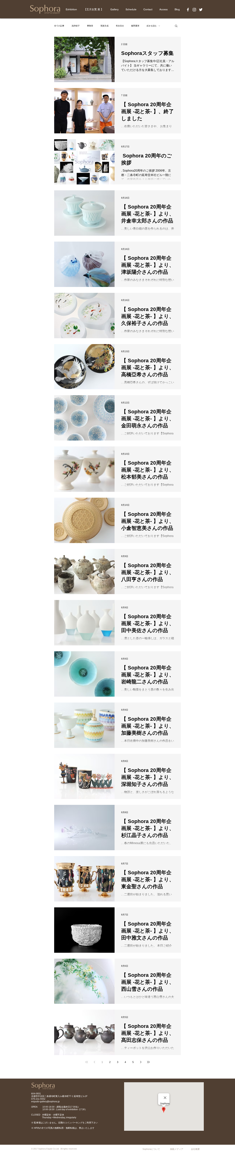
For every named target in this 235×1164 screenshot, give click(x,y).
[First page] (86, 1062)
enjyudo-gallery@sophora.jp (45, 1101)
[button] (176, 26)
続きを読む (152, 26)
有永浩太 (120, 26)
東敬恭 (90, 26)
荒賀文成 (104, 26)
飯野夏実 (135, 26)
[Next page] (140, 1062)
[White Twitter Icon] (200, 9)
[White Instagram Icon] (194, 9)
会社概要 (195, 1149)
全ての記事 (59, 26)
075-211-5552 (38, 1099)
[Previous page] (94, 1062)
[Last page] (148, 1062)
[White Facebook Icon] (188, 9)
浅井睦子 (76, 26)
